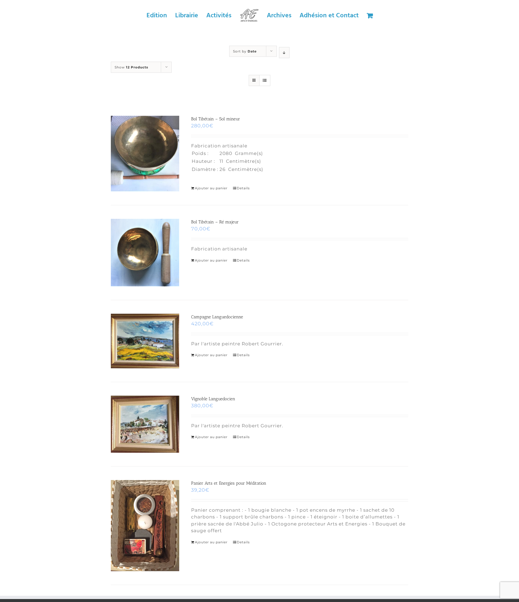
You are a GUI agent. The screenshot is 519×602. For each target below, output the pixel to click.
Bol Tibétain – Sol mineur (215, 118)
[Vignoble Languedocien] (145, 424)
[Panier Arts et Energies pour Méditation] (145, 525)
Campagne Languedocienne (217, 316)
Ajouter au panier (211, 188)
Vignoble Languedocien (213, 398)
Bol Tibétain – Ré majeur (215, 221)
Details (243, 188)
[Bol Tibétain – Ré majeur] (145, 252)
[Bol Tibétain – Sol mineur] (145, 153)
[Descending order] (284, 52)
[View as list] (265, 80)
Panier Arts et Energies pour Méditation (228, 483)
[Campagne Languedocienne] (145, 341)
